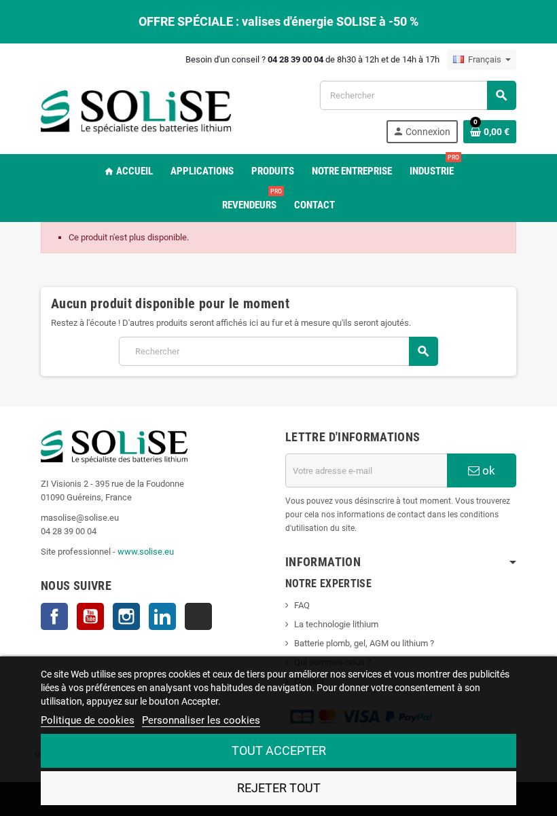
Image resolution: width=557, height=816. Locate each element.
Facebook (54, 616)
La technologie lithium (336, 624)
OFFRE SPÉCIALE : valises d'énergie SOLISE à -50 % (278, 21)
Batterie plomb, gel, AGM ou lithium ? (364, 643)
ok (487, 470)
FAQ (302, 605)
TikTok (198, 616)
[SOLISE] (136, 111)
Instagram (126, 616)
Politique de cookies (87, 720)
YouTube (90, 616)
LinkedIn (162, 616)
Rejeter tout (279, 788)
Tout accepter (279, 750)
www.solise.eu (146, 551)
